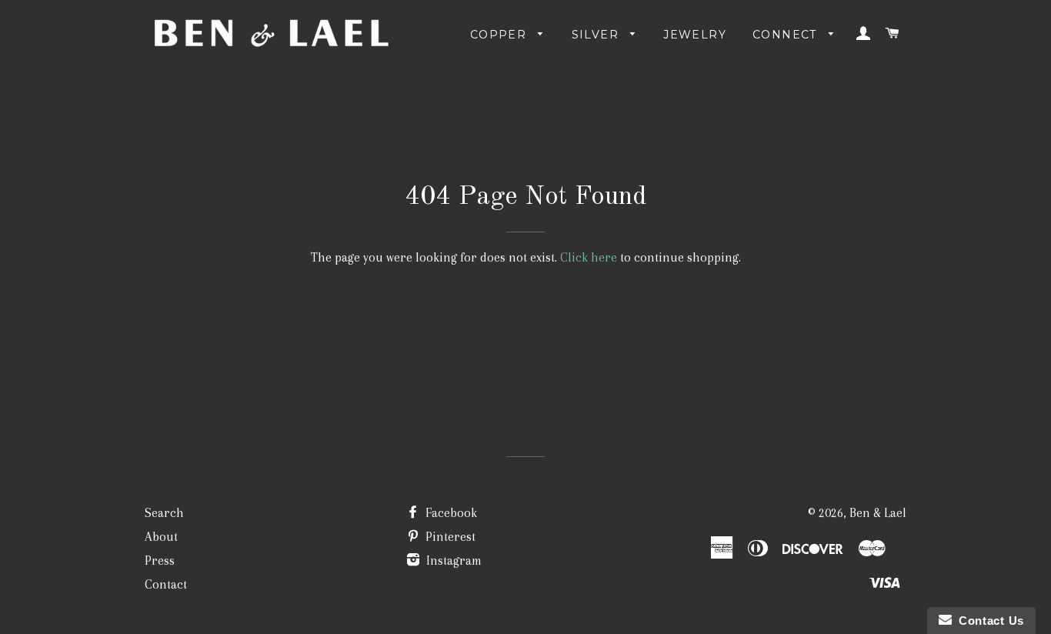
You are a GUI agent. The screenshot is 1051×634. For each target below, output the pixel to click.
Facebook (449, 513)
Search (164, 513)
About (161, 536)
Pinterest (448, 536)
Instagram (452, 560)
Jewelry (694, 35)
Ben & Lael (877, 513)
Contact (166, 584)
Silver (597, 35)
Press (160, 560)
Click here (588, 257)
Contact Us (988, 620)
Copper (500, 35)
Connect (786, 35)
